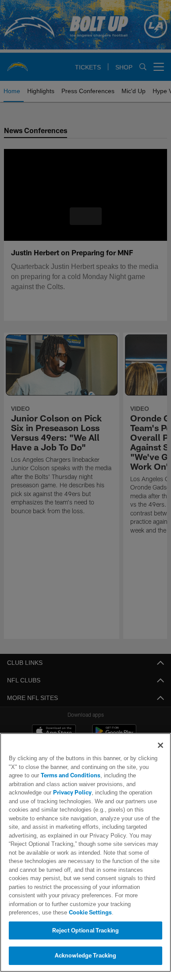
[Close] (160, 754)
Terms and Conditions (48, 783)
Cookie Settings (55, 912)
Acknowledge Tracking (86, 955)
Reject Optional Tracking (85, 930)
